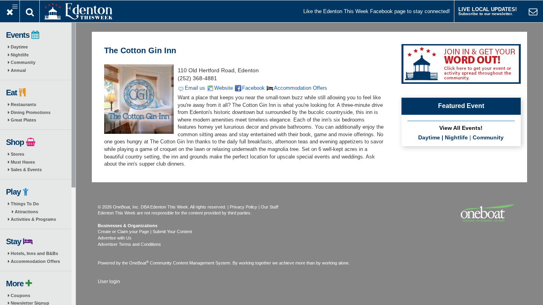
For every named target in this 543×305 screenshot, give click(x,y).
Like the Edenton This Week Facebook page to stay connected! (376, 11)
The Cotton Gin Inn (140, 50)
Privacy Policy (243, 207)
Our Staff (269, 207)
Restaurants (23, 104)
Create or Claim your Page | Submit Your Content (145, 231)
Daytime (19, 46)
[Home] (78, 10)
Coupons (20, 295)
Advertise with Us (115, 238)
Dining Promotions (30, 112)
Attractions (26, 211)
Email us (195, 88)
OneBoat (139, 263)
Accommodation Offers (35, 261)
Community (23, 62)
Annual (18, 70)
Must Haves (23, 162)
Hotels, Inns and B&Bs (34, 253)
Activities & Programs (33, 219)
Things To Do (25, 203)
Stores (17, 154)
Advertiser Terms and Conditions (129, 244)
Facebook (253, 88)
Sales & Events (26, 169)
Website (223, 88)
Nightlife (20, 54)
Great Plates (23, 120)
